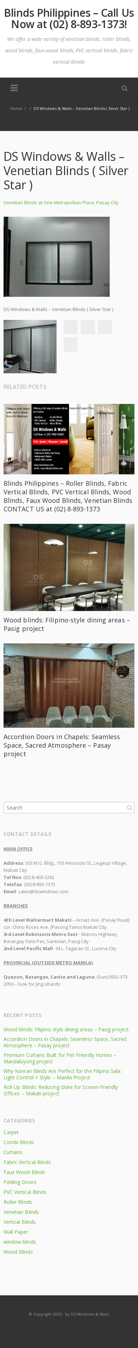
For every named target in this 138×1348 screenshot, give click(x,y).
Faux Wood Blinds (24, 1172)
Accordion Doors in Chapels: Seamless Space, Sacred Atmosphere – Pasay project (62, 745)
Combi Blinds (19, 1142)
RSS (69, 1328)
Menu (14, 88)
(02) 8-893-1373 (39, 884)
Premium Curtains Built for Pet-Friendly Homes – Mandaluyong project (60, 1058)
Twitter (88, 327)
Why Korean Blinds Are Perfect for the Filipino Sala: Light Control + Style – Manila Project (63, 1074)
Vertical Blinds (20, 1221)
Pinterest (70, 344)
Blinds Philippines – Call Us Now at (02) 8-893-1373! (69, 18)
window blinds (20, 1241)
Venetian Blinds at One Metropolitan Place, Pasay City (61, 202)
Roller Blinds (18, 1202)
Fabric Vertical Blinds (27, 1162)
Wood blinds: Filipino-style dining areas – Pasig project (66, 1029)
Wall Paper (16, 1231)
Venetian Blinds (21, 1212)
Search (129, 807)
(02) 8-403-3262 (38, 877)
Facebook (70, 327)
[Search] (124, 88)
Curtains (13, 1152)
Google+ (105, 327)
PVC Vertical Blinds (25, 1192)
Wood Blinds (18, 1251)
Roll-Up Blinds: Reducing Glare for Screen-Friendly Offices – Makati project (61, 1090)
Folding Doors (20, 1182)
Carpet (11, 1132)
